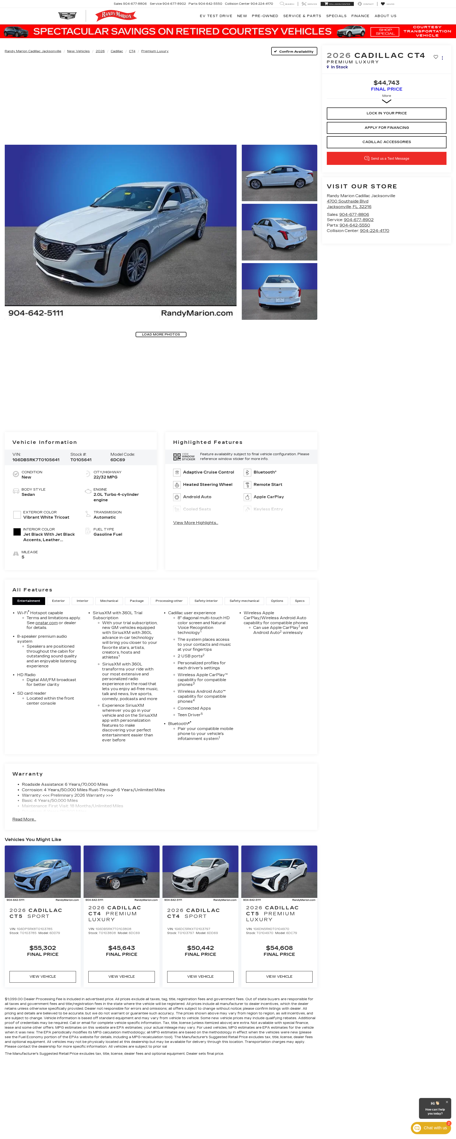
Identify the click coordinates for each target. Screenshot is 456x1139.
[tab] (28, 601)
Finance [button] (361, 16)
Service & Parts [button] (302, 16)
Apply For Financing (387, 128)
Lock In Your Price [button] (387, 113)
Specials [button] (336, 16)
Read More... (24, 819)
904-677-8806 (354, 214)
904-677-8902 (359, 220)
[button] (121, 232)
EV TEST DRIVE (216, 16)
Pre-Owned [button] (265, 16)
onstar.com (46, 623)
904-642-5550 (355, 225)
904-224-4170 (374, 230)
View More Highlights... (195, 523)
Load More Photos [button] (161, 334)
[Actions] (442, 58)
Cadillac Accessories (386, 142)
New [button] (242, 16)
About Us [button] (386, 16)
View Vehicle (42, 977)
